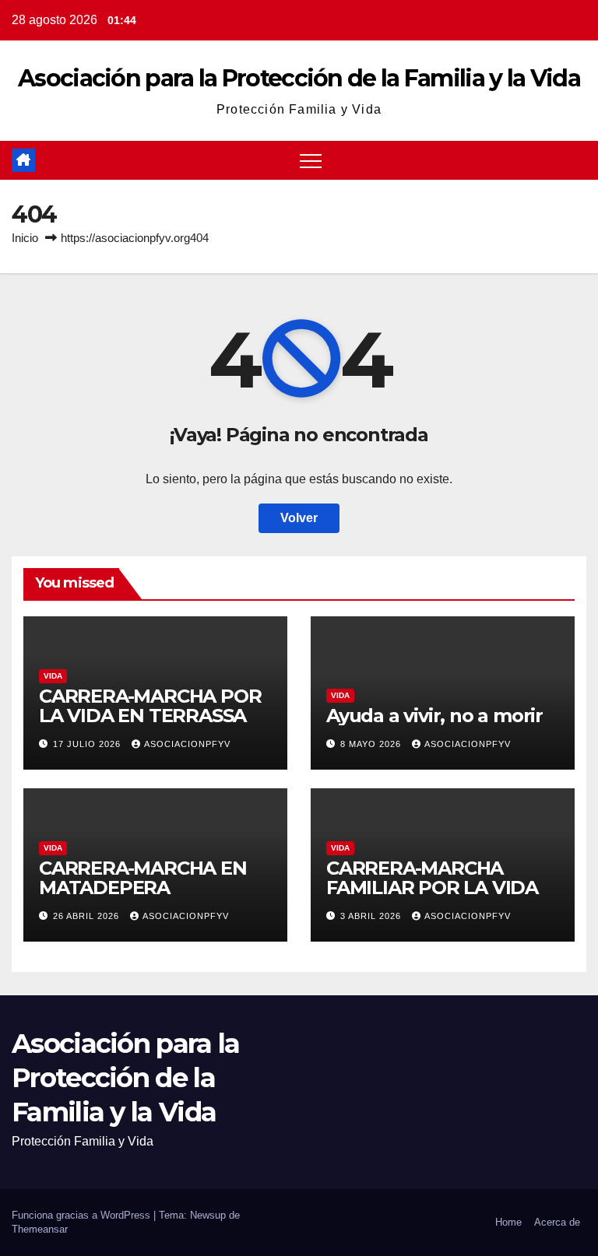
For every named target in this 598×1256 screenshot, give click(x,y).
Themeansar (40, 1229)
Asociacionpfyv (187, 744)
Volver (299, 518)
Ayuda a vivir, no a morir (434, 715)
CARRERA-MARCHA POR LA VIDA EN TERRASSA (150, 706)
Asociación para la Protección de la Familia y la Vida (299, 78)
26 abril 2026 (87, 916)
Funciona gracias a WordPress (82, 1215)
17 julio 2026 (88, 744)
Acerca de (557, 1222)
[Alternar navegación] (311, 160)
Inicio (25, 237)
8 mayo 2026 (372, 744)
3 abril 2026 (372, 916)
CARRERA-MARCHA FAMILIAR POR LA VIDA (432, 878)
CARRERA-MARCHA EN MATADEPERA (143, 878)
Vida (53, 676)
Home (508, 1222)
